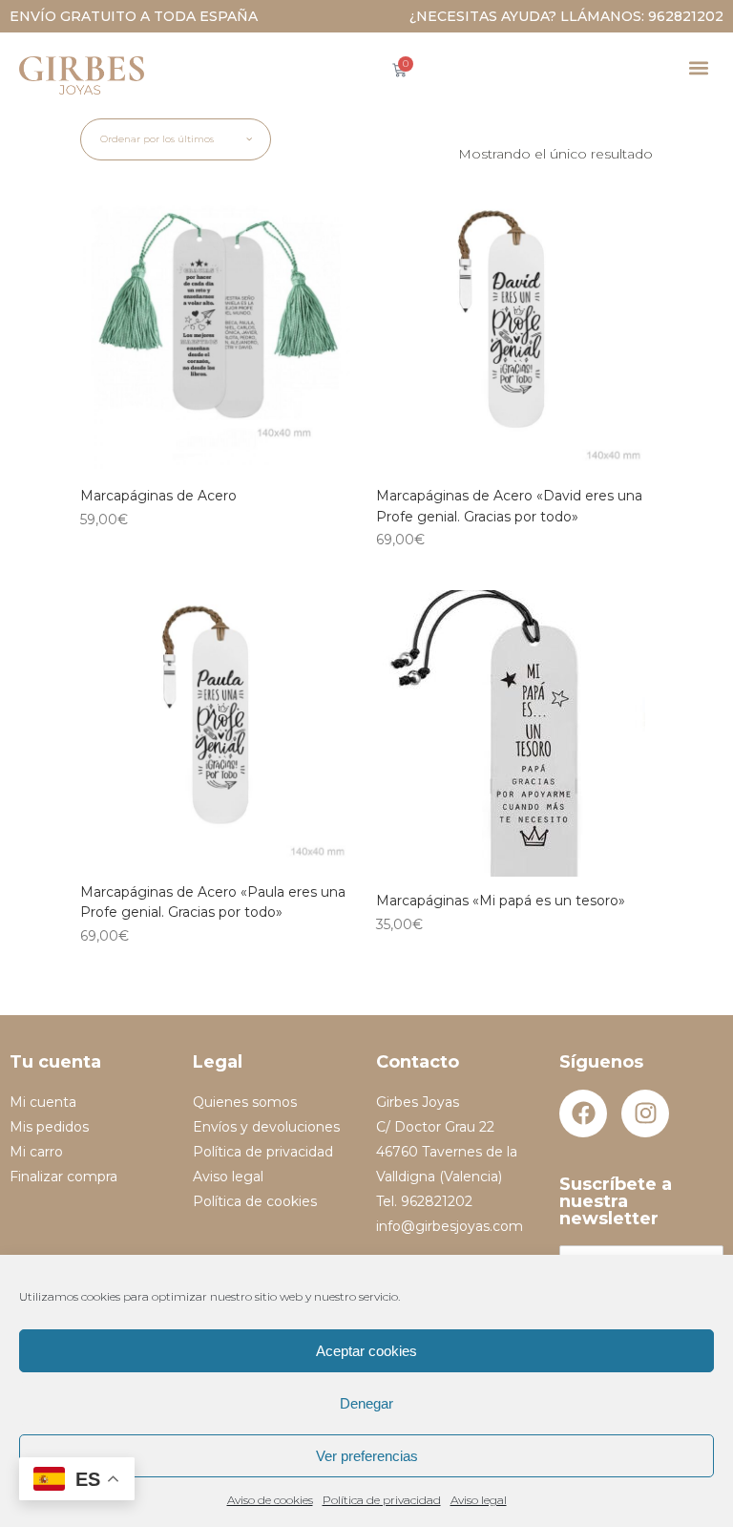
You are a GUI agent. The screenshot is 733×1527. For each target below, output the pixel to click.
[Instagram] (645, 1113)
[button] (698, 67)
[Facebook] (583, 1113)
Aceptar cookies (366, 1351)
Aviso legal (478, 1500)
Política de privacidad (382, 1500)
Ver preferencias (367, 1456)
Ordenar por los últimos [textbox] (157, 139)
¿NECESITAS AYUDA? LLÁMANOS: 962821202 (566, 16)
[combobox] (175, 139)
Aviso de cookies (270, 1500)
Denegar (366, 1403)
